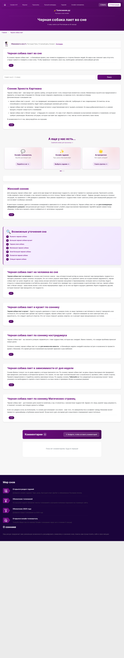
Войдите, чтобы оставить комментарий (82, 434)
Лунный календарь (50, 5)
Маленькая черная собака (19, 248)
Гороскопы (35, 5)
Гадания (63, 5)
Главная (4, 32)
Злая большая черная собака (20, 252)
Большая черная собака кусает (21, 240)
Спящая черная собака (18, 259)
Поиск (109, 77)
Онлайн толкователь (77, 5)
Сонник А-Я (13, 5)
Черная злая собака (17, 244)
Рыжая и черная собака (18, 236)
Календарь (59, 44)
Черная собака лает (16, 32)
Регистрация (115, 5)
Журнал (24, 5)
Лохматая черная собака (19, 255)
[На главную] (5, 4)
